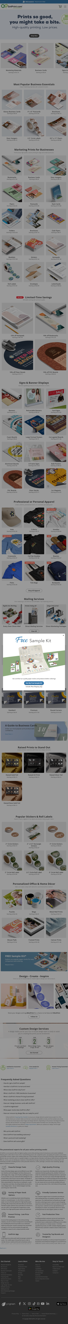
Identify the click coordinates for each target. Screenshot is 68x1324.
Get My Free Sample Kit (34, 683)
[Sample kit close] (63, 635)
